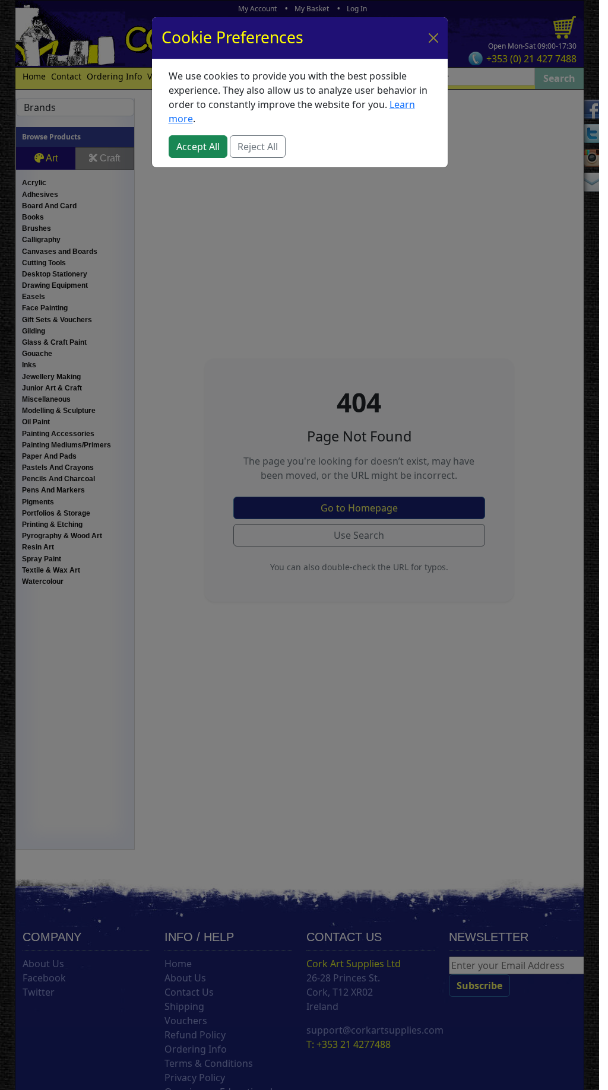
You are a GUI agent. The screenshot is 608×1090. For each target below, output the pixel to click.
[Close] (433, 37)
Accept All (198, 146)
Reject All (258, 146)
